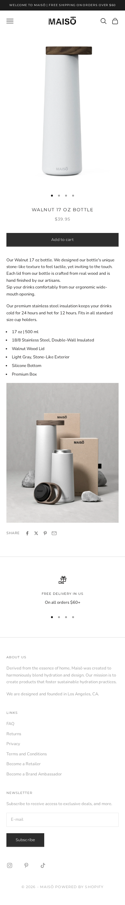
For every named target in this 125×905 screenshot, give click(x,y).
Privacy (13, 744)
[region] (62, 591)
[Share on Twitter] (36, 533)
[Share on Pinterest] (45, 533)
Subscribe (25, 839)
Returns (13, 734)
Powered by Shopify (79, 887)
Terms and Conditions (26, 754)
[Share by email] (54, 533)
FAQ (10, 724)
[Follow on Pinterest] (26, 865)
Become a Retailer (23, 764)
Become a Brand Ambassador (34, 774)
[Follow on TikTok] (43, 865)
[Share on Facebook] (27, 533)
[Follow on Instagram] (9, 865)
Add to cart (62, 239)
